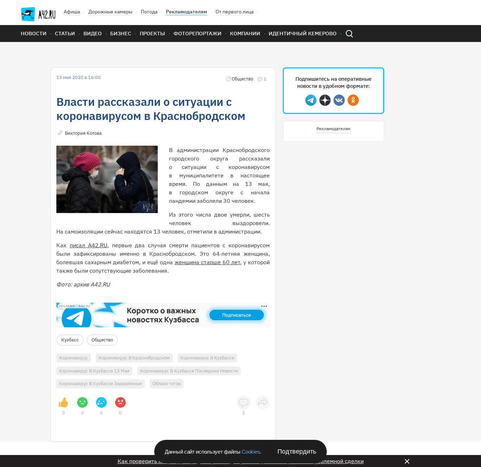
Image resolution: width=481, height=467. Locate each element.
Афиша (72, 11)
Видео (92, 33)
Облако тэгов (166, 384)
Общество (102, 340)
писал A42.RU (89, 245)
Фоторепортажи (197, 33)
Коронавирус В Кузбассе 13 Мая (94, 371)
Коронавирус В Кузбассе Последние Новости (189, 371)
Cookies (251, 452)
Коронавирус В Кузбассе (207, 358)
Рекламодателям (186, 11)
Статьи (65, 33)
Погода (149, 11)
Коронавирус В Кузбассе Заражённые (100, 384)
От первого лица (234, 11)
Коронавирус (73, 358)
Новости (33, 33)
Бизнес (120, 33)
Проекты (152, 33)
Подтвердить (296, 451)
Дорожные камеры (110, 11)
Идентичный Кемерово (303, 33)
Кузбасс (70, 340)
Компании (245, 33)
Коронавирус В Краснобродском (134, 358)
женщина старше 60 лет (207, 262)
